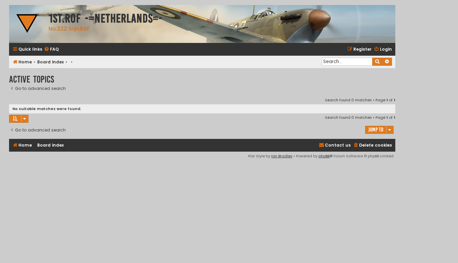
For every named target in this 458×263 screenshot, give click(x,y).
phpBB (324, 156)
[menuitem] (51, 49)
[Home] (27, 24)
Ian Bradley (281, 156)
